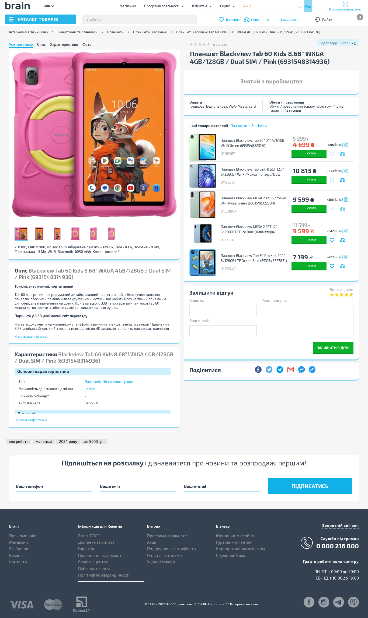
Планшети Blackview (150, 32)
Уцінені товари (161, 561)
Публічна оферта (94, 568)
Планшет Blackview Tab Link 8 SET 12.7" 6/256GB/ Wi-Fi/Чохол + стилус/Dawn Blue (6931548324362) (252, 172)
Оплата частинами (164, 555)
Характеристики (64, 44)
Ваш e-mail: (199, 320)
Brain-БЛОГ (89, 535)
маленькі (44, 441)
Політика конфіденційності (104, 575)
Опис (41, 44)
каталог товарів (38, 19)
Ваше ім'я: (198, 300)
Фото (87, 44)
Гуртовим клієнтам (234, 542)
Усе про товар (21, 44)
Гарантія (86, 548)
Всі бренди (19, 548)
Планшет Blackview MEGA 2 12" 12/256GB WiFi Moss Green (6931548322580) (253, 200)
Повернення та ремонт (99, 555)
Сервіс (225, 6)
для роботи (19, 441)
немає (90, 389)
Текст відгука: (274, 300)
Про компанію (22, 535)
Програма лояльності (161, 6)
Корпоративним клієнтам (240, 548)
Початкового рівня (118, 381)
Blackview (259, 125)
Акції (151, 542)
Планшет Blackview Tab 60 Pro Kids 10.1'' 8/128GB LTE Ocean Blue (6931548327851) (254, 258)
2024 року (68, 441)
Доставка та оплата (96, 542)
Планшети (115, 32)
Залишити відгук (333, 348)
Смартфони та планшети (77, 32)
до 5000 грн (94, 441)
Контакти (18, 561)
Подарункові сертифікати (171, 548)
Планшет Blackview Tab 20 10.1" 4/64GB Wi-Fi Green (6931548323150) (252, 143)
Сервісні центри (93, 561)
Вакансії (17, 555)
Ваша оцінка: (341, 289)
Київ (46, 6)
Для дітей (92, 381)
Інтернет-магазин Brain (28, 32)
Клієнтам (199, 6)
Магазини (128, 6)
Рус (299, 6)
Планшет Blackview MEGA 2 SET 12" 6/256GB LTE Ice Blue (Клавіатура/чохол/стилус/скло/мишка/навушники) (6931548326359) (254, 229)
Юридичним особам (235, 535)
